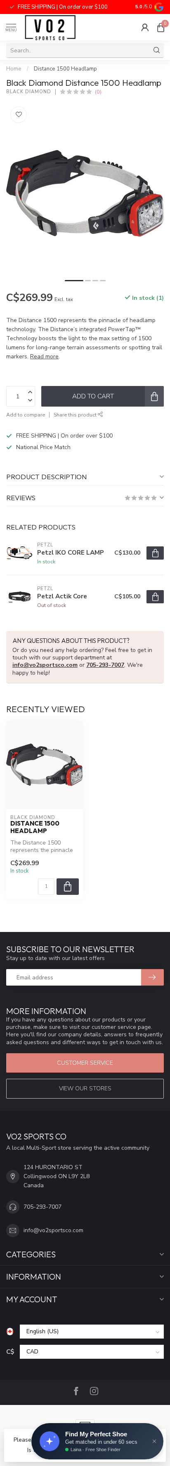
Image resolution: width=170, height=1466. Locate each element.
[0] (160, 27)
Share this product (76, 414)
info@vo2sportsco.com (45, 665)
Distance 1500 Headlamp (65, 69)
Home (13, 69)
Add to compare (25, 414)
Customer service (85, 1063)
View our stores (85, 1088)
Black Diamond (28, 91)
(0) (98, 91)
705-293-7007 (105, 665)
